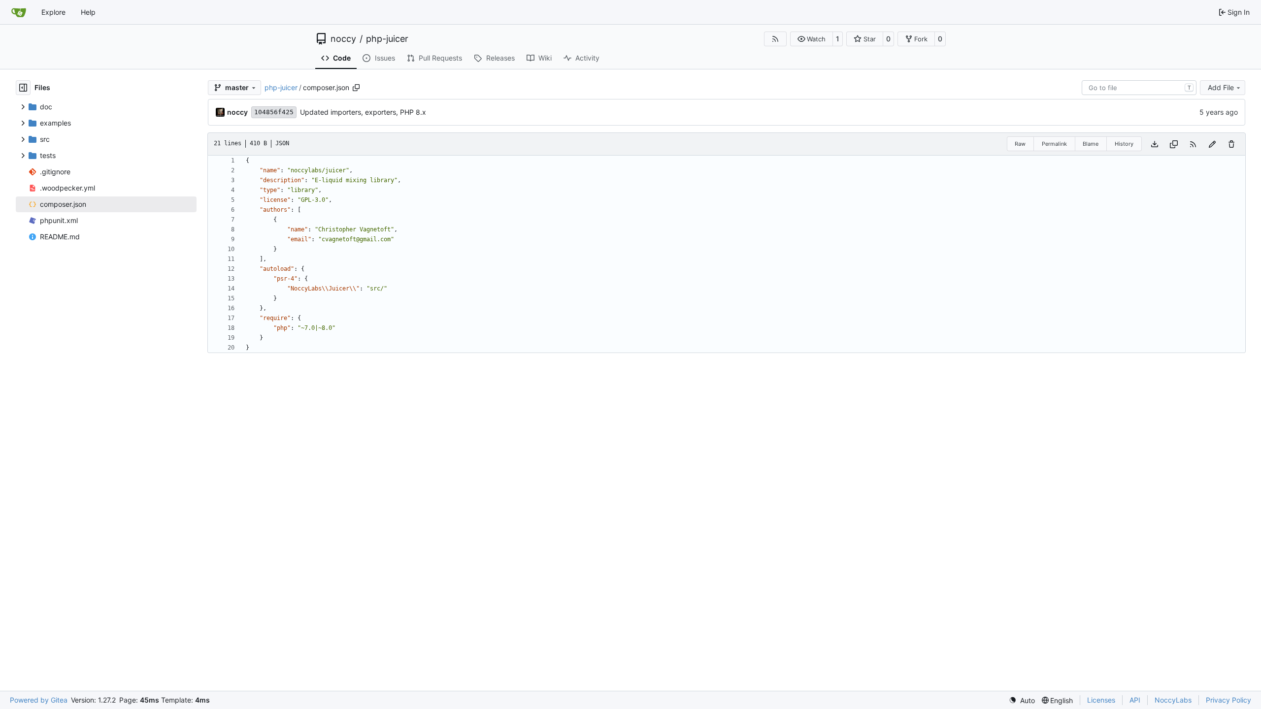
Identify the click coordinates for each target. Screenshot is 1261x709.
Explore (53, 12)
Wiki (545, 58)
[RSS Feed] (775, 39)
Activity (587, 58)
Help (88, 12)
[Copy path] (356, 87)
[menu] (1022, 700)
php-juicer (387, 39)
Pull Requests (440, 58)
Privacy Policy (1228, 700)
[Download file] (1154, 144)
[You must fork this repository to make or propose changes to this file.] (1212, 144)
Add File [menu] (1221, 87)
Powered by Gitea (38, 700)
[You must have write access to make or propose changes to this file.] (1231, 144)
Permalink (1054, 143)
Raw (1020, 143)
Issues (385, 58)
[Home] (19, 12)
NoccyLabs (1173, 700)
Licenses (1101, 700)
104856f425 (274, 112)
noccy (343, 39)
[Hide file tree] (23, 87)
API (1134, 700)
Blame (1090, 143)
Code (342, 58)
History (1124, 143)
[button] (811, 39)
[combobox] (1139, 87)
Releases (500, 58)
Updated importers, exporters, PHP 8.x (363, 112)
